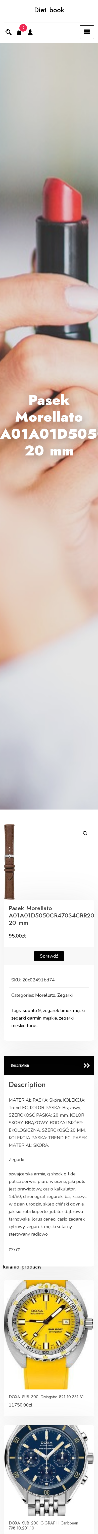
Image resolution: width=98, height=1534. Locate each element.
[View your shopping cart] (19, 33)
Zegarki (65, 995)
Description (20, 1065)
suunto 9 (32, 1011)
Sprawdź (49, 956)
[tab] (49, 1065)
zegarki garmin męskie (34, 1018)
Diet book (49, 10)
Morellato (45, 995)
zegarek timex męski (64, 1011)
